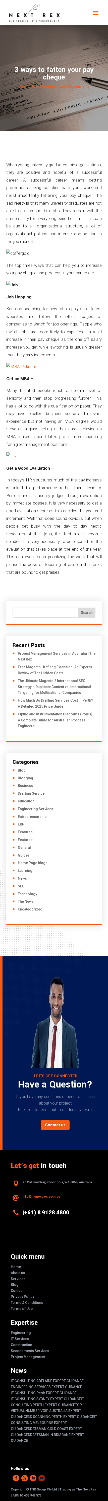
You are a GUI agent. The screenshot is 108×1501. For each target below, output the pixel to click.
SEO (21, 886)
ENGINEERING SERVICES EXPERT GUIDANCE (46, 1387)
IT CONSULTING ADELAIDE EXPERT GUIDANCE (47, 1381)
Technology (27, 894)
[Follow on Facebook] (16, 1478)
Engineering (21, 1333)
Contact (17, 1291)
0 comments (79, 87)
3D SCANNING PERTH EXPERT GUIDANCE (61, 1417)
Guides (24, 855)
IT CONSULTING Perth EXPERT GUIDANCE (44, 1393)
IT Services (20, 1339)
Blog (22, 770)
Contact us (55, 1125)
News (22, 878)
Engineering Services (35, 809)
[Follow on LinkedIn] (33, 1478)
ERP (21, 824)
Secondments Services (30, 1351)
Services (18, 1279)
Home (16, 1267)
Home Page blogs (32, 863)
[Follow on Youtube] (41, 1478)
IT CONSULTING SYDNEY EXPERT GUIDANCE (46, 1399)
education (26, 801)
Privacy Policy (22, 1297)
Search (87, 613)
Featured (25, 832)
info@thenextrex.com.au (41, 1196)
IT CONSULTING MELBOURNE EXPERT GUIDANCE (54, 1423)
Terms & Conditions (27, 1303)
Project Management (28, 1357)
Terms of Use (22, 1309)
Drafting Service (31, 793)
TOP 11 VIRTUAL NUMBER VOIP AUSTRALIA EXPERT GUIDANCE (49, 1411)
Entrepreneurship (32, 817)
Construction (21, 1345)
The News (26, 901)
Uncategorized (30, 909)
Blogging (25, 778)
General (24, 848)
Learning (25, 871)
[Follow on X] (24, 1478)
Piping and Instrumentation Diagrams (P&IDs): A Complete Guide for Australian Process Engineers (55, 720)
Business (25, 786)
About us (18, 1273)
